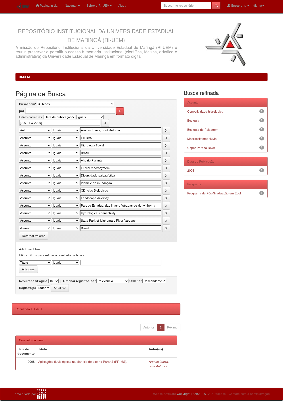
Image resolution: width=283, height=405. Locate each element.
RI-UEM (24, 77)
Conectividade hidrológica (205, 111)
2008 (190, 170)
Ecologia (193, 120)
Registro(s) (27, 288)
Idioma (257, 5)
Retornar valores (33, 236)
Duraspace (218, 393)
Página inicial (48, 5)
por (21, 111)
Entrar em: (238, 5)
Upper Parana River (201, 148)
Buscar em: (27, 104)
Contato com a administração (249, 393)
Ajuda (122, 5)
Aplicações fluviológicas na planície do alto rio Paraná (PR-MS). (82, 361)
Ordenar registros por (79, 281)
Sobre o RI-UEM (97, 5)
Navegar (71, 5)
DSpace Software (164, 393)
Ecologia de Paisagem (202, 129)
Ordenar (135, 281)
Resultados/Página (33, 281)
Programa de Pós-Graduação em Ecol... (215, 193)
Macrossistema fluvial (202, 138)
